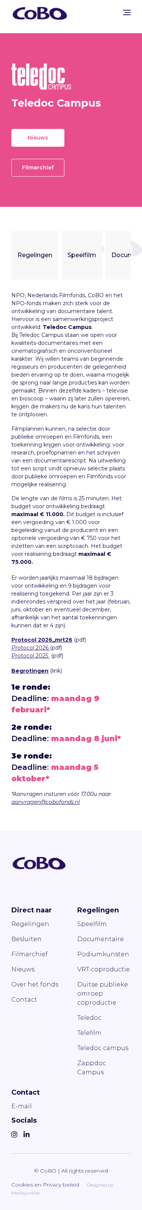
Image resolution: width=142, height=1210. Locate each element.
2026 (42, 647)
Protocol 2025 (30, 655)
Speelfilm (81, 255)
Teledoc (89, 1017)
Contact (24, 999)
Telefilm (89, 1032)
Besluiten (26, 939)
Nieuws (38, 137)
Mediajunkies (25, 1193)
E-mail (21, 1106)
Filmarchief (38, 167)
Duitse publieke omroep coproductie (102, 993)
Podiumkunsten (103, 954)
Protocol (22, 647)
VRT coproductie (103, 969)
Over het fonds (34, 984)
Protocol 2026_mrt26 (41, 639)
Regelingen (34, 255)
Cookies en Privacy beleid (45, 1184)
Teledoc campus (102, 1048)
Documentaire (100, 939)
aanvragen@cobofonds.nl (45, 802)
